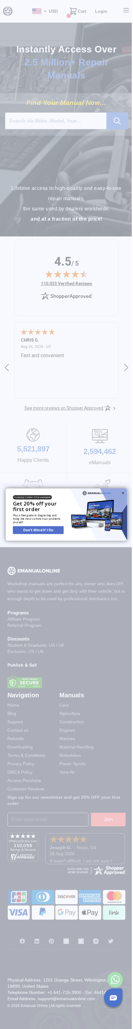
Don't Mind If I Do (36, 530)
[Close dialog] (120, 493)
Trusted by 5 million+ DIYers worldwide (30, 497)
